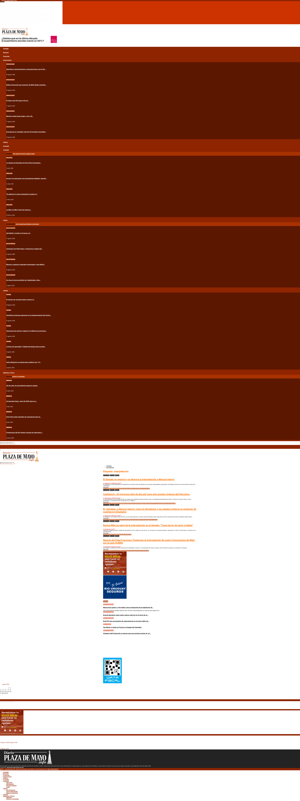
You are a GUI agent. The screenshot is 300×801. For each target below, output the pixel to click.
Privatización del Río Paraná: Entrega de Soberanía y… (24, 432)
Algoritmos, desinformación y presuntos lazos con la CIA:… (26, 69)
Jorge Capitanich (136, 503)
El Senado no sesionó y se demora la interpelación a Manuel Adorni (138, 479)
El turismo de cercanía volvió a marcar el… (20, 299)
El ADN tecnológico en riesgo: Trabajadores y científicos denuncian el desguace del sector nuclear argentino (27, 4)
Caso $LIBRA (106, 551)
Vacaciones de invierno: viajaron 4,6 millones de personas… (26, 331)
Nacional (6, 52)
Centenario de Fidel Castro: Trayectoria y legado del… (24, 249)
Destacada (106, 475)
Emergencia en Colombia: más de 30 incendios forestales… (26, 132)
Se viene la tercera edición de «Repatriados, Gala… (23, 280)
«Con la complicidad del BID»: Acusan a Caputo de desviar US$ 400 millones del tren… (21, 6)
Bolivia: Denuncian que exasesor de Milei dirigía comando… (26, 85)
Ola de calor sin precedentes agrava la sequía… (22, 386)
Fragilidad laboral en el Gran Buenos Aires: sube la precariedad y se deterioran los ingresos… (23, 21)
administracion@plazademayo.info (15, 767)
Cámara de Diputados (109, 520)
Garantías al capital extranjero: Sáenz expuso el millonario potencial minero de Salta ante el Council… (25, 14)
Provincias (6, 56)
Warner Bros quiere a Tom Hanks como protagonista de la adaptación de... (128, 607)
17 (0, 693)
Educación (9, 157)
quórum (143, 488)
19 (4, 693)
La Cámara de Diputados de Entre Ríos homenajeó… (23, 163)
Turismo (5, 290)
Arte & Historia (10, 228)
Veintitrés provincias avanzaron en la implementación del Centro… (28, 315)
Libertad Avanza (122, 534)
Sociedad (6, 150)
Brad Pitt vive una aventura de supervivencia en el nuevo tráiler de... (126, 621)
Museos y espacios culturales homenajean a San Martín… (25, 264)
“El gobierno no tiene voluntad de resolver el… (22, 194)
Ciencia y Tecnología (12, 799)
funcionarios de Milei (116, 551)
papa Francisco (138, 551)
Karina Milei (114, 534)
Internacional (7, 60)
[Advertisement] (150, 647)
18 (2, 693)
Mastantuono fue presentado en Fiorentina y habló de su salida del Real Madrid (19, 10)
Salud (8, 787)
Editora (106, 483)
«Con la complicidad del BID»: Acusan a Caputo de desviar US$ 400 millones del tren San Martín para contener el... (38, 745)
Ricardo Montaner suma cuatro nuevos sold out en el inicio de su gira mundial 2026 (20, 23)
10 (0, 691)
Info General (10, 784)
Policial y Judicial (11, 785)
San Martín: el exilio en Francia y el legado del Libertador (122, 627)
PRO (140, 488)
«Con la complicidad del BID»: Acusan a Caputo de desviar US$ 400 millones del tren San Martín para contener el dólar (37, 707)
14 (7, 691)
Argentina (112, 488)
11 (2, 691)
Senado (147, 488)
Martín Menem (142, 520)
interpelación (119, 488)
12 (4, 691)
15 (9, 691)
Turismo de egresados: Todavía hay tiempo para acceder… (26, 347)
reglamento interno (165, 503)
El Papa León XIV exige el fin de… (17, 100)
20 (5, 693)
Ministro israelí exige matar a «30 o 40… (19, 116)
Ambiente (9, 380)
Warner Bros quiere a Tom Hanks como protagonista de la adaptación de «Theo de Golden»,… (23, 12)
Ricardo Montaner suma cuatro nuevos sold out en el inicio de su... (125, 615)
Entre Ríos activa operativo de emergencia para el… (23, 417)
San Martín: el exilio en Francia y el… (18, 233)
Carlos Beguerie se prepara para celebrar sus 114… (23, 362)
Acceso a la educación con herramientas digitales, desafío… (26, 178)
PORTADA (6, 48)
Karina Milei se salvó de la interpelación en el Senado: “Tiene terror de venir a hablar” (148, 525)
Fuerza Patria (119, 503)
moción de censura (154, 503)
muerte (132, 551)
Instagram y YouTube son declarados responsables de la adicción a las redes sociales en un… (23, 17)
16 (10, 691)
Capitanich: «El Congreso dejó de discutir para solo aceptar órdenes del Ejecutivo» (146, 494)
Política (5, 142)
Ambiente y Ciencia (8, 372)
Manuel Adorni (134, 488)
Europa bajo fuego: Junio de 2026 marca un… (21, 401)
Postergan (146, 551)
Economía (6, 146)
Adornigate (106, 488)
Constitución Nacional (109, 503)
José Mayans (126, 488)
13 (5, 691)
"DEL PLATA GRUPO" (53, 769)
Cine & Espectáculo (108, 604)
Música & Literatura (108, 612)
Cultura (5, 220)
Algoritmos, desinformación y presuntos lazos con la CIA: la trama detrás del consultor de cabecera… (25, 19)
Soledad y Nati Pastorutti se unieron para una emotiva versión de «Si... (127, 633)
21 (7, 693)
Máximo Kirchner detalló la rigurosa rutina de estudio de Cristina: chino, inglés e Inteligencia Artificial (25, 8)
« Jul (1, 698)
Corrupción (119, 520)
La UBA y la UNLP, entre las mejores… (18, 210)
